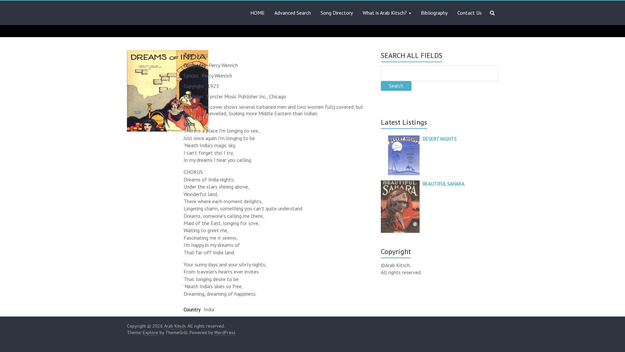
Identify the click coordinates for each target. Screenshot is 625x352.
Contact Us (469, 12)
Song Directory (337, 12)
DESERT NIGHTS (440, 139)
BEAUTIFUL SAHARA (444, 184)
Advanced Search (292, 12)
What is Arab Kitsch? (385, 12)
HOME (257, 12)
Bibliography (434, 12)
